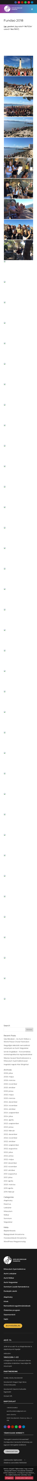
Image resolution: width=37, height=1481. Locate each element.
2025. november (10, 1084)
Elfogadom (9, 1478)
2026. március (9, 1080)
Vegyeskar (8, 1222)
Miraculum (8, 1211)
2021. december (10, 1163)
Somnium (8, 1218)
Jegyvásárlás (13, 1326)
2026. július (8, 1073)
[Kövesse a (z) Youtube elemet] (22, 2)
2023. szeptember (11, 1123)
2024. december (10, 1102)
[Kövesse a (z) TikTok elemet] (29, 2)
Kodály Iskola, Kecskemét (13, 1378)
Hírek (6, 1301)
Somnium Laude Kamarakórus (16, 1287)
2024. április (9, 1120)
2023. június (8, 1127)
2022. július (8, 1152)
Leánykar (7, 1208)
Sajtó (6, 1319)
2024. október (10, 1109)
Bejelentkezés (10, 1231)
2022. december (10, 1134)
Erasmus (7, 1204)
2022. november (10, 1138)
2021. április (8, 1181)
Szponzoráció (9, 1315)
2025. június (8, 1091)
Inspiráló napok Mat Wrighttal (16, 1064)
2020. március (9, 1185)
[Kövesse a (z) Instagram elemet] (19, 2)
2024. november (10, 1106)
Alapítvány (8, 1200)
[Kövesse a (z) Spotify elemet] (25, 2)
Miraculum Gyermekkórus (14, 1269)
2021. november (10, 1167)
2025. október (9, 1088)
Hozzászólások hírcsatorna (15, 1238)
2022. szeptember (11, 1145)
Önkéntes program (12, 1310)
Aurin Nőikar (9, 1278)
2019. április (8, 1188)
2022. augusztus (10, 1149)
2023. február (9, 1131)
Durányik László (10, 1291)
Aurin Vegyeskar (11, 1282)
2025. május (9, 1095)
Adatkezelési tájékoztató (24, 1478)
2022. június (8, 1156)
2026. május (9, 1077)
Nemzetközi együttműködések (17, 1306)
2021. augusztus (10, 1174)
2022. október (9, 1141)
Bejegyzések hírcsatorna (14, 1234)
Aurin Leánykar (10, 1274)
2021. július (8, 1177)
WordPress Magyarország (15, 1242)
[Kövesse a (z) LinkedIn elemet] (32, 2)
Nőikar (6, 1215)
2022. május (9, 1159)
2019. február (9, 1192)
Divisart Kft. (8, 1396)
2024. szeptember (11, 1113)
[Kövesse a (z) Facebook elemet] (15, 2)
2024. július (8, 1116)
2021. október (9, 1170)
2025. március (9, 1098)
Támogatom (12, 1451)
